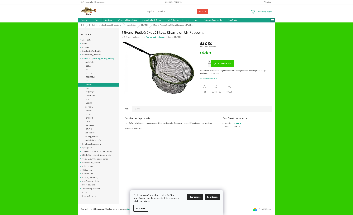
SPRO (88, 114)
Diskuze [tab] (138, 109)
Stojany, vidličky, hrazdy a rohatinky (97, 151)
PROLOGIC (90, 92)
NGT (87, 80)
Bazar (84, 192)
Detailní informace (207, 78)
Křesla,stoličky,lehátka (91, 51)
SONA (88, 66)
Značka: (174, 37)
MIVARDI (89, 84)
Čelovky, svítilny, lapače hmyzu (95, 159)
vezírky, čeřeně (91, 136)
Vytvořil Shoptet (265, 209)
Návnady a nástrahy (90, 177)
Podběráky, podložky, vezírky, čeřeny (98, 58)
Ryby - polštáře (88, 185)
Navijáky (85, 47)
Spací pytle (87, 147)
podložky (89, 107)
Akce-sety (86, 40)
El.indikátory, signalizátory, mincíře (96, 155)
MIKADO (89, 103)
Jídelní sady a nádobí (91, 188)
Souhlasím (212, 196)
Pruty (84, 43)
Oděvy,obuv (87, 170)
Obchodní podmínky (173, 2)
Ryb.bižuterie (87, 166)
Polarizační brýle (89, 196)
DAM (87, 88)
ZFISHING (89, 118)
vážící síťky (89, 132)
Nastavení (141, 208)
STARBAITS (90, 95)
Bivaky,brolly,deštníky (91, 54)
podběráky (89, 62)
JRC (87, 69)
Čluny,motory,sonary (91, 162)
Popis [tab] (127, 109)
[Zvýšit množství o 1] (209, 61)
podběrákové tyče (93, 140)
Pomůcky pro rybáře (90, 181)
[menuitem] (85, 20)
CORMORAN (91, 77)
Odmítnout (195, 196)
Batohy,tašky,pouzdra (91, 144)
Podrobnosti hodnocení (155, 37)
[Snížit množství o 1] (209, 65)
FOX (87, 99)
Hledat (202, 11)
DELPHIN (89, 73)
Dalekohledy (87, 173)
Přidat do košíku (224, 63)
